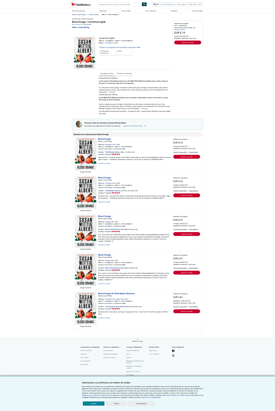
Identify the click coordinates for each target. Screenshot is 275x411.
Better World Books (112, 229)
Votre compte (181, 4)
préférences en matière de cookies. (94, 395)
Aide (199, 4)
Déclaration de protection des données (135, 362)
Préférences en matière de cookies (134, 367)
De (104, 52)
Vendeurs (174, 11)
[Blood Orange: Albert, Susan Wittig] (85, 170)
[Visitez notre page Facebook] (173, 351)
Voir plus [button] (112, 92)
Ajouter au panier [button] (188, 42)
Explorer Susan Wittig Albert (133, 126)
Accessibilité (130, 375)
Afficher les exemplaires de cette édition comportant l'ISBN (119, 47)
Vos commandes (86, 361)
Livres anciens (126, 11)
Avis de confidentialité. (153, 397)
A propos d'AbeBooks (132, 350)
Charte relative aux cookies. (175, 395)
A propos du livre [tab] (107, 73)
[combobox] (120, 4)
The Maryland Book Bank (114, 306)
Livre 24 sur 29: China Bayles (81, 24)
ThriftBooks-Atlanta (113, 191)
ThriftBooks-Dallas (112, 152)
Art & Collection (150, 11)
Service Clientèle (154, 354)
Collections (103, 11)
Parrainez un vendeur (109, 357)
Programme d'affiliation (110, 354)
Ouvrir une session (168, 4)
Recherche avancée (78, 11)
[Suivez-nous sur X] (173, 356)
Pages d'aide (153, 350)
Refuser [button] (116, 403)
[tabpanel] (135, 96)
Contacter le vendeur (104, 163)
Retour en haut (137, 341)
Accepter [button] (93, 403)
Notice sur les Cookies (133, 371)
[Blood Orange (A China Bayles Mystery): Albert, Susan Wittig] (85, 324)
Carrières (129, 357)
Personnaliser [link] (141, 403)
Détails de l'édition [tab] (124, 73)
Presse (128, 354)
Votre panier (84, 364)
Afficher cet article (179, 29)
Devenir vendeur (197, 11)
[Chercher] (144, 4)
